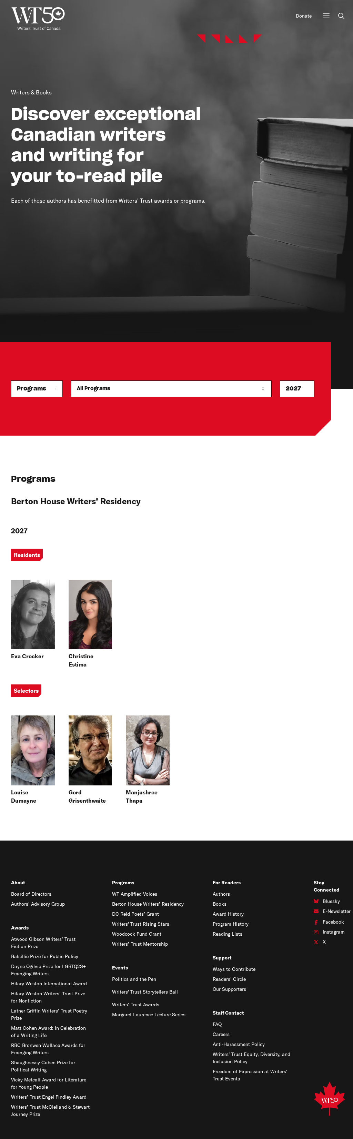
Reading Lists (227, 934)
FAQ (217, 1024)
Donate (304, 16)
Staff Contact (228, 1013)
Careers (221, 1034)
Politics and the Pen (134, 979)
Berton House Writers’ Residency (148, 904)
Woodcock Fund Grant (136, 934)
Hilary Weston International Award (49, 983)
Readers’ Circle (229, 979)
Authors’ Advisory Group (38, 904)
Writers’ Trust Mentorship (140, 944)
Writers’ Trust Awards (135, 1004)
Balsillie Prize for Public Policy (44, 956)
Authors (221, 894)
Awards (20, 928)
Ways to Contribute (234, 969)
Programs (123, 882)
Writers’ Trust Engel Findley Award (49, 1097)
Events (120, 968)
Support (222, 958)
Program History (231, 924)
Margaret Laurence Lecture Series (148, 1014)
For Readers (227, 882)
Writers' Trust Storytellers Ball (145, 992)
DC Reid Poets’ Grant (135, 914)
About (18, 882)
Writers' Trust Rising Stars (140, 924)
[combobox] (37, 388)
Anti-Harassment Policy (239, 1044)
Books (219, 904)
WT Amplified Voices (134, 894)
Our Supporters (229, 989)
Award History (228, 914)
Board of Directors (31, 894)
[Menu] (326, 16)
